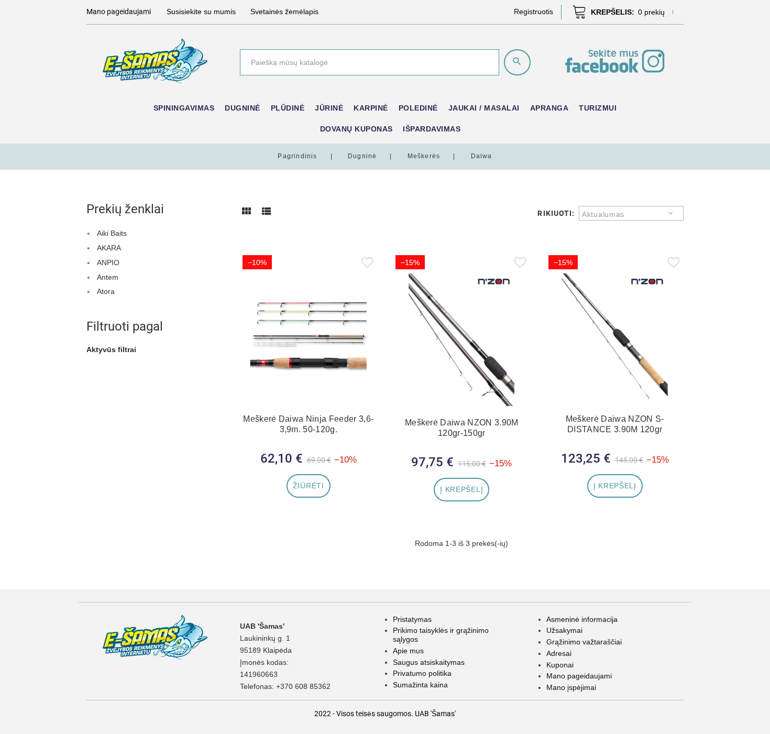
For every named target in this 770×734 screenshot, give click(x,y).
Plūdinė (288, 108)
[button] (533, 11)
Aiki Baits (112, 233)
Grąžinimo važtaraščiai (584, 642)
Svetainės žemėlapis (284, 11)
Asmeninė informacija (582, 619)
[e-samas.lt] (155, 60)
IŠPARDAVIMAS (431, 129)
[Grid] (246, 215)
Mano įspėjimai (571, 687)
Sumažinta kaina (420, 685)
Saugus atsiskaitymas (429, 662)
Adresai (558, 653)
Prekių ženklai (125, 209)
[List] (266, 215)
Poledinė (418, 108)
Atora (106, 291)
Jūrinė (329, 108)
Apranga (549, 108)
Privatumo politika (422, 673)
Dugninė (242, 108)
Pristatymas (412, 619)
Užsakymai (564, 630)
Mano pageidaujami (579, 676)
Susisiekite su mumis (201, 11)
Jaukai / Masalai (484, 108)
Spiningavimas (184, 108)
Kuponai (560, 665)
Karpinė (371, 108)
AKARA (109, 248)
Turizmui (598, 108)
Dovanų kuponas (356, 129)
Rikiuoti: (556, 213)
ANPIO (108, 262)
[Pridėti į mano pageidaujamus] (367, 264)
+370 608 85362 (303, 686)
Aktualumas (603, 214)
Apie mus (408, 651)
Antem (107, 277)
